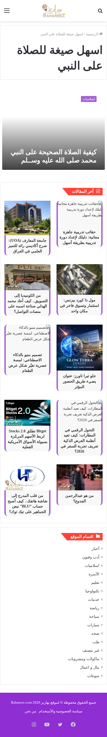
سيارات (93, 625)
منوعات (93, 676)
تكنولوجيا (92, 591)
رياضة (94, 608)
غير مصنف (90, 650)
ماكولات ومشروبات (83, 659)
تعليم (95, 583)
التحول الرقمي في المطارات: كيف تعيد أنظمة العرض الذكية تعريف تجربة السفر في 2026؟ (79, 440)
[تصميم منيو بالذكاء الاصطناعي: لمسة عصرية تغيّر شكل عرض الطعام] (27, 337)
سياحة (94, 616)
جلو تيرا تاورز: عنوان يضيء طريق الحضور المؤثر (79, 381)
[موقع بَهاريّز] (53, 11)
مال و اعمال (89, 667)
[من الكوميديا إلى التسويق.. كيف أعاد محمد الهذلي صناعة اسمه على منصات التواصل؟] (27, 277)
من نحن (30, 711)
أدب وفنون (90, 557)
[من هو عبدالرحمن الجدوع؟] (80, 477)
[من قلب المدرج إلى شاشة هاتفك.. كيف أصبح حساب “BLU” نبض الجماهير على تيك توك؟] (27, 477)
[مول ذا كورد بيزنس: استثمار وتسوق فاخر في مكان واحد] (80, 279)
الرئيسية (92, 34)
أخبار (95, 549)
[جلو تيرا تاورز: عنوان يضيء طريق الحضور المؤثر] (80, 348)
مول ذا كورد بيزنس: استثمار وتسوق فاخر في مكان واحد (79, 305)
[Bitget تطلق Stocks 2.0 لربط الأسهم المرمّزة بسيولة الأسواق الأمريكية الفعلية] (27, 413)
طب (95, 642)
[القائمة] (7, 13)
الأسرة (94, 574)
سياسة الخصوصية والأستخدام (60, 711)
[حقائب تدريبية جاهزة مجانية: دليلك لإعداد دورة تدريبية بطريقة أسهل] (80, 214)
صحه (95, 633)
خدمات (93, 600)
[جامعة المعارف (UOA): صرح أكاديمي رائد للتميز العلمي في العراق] (27, 218)
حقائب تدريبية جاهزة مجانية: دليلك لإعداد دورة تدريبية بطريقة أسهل (79, 237)
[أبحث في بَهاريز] (100, 13)
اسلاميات (92, 566)
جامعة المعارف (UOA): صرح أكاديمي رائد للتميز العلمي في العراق (27, 245)
